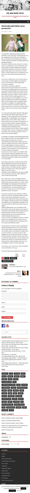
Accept (23, 488)
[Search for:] (15, 332)
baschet (17, 376)
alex (11, 31)
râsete (10, 401)
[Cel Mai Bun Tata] (15, 9)
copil (18, 384)
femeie (9, 390)
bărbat (23, 376)
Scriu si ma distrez (6, 473)
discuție (13, 387)
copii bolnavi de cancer (8, 384)
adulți (23, 373)
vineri (24, 407)
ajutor (4, 376)
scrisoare (16, 401)
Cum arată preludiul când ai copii (10, 356)
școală (11, 410)
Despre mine (10, 430)
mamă (10, 393)
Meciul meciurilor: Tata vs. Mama (15, 423)
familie (4, 390)
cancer (16, 379)
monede (20, 393)
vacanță (18, 407)
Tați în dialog (4, 478)
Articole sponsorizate (6, 458)
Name (3, 302)
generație (13, 258)
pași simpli (18, 396)
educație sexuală (22, 387)
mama (3, 423)
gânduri (16, 390)
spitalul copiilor (19, 404)
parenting (11, 396)
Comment (4, 291)
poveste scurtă (6, 399)
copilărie (24, 384)
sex (22, 401)
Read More (19, 490)
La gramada (4, 466)
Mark (15, 393)
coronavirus (5, 387)
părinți (4, 401)
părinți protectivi (7, 261)
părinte (21, 399)
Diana (3, 418)
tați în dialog (10, 407)
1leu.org (16, 373)
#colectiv (5, 373)
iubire (21, 390)
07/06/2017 (5, 31)
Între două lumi (5, 354)
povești (15, 399)
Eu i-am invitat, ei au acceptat (8, 461)
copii (6, 258)
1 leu (11, 373)
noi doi (4, 396)
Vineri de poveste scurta (7, 480)
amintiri (10, 376)
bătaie (10, 379)
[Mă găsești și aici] (3, 326)
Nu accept (12, 490)
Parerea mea (5, 470)
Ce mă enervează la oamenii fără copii (11, 351)
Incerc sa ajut (5, 463)
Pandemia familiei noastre (13, 420)
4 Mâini (3, 456)
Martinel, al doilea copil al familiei (14, 418)
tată (3, 407)
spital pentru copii (7, 404)
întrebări (4, 410)
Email (3, 307)
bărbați (4, 379)
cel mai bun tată (6, 382)
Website (4, 311)
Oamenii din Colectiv (6, 468)
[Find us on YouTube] (7, 326)
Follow (16, 256)
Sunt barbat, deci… (6, 475)
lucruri (4, 393)
